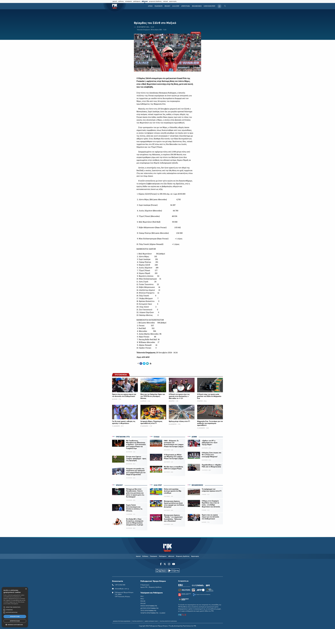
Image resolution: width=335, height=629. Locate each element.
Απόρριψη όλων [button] (15, 621)
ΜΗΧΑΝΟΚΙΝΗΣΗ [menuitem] (197, 6)
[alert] (15, 607)
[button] (14, 625)
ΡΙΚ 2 (142, 599)
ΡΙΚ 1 (142, 596)
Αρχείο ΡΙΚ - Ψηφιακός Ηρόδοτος (151, 587)
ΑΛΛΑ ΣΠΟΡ (158, 485)
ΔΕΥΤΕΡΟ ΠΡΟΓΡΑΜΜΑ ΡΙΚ (149, 608)
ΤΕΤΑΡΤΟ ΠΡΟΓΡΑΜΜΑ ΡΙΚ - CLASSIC (152, 613)
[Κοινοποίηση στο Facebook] (140, 363)
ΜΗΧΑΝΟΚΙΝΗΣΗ (195, 33)
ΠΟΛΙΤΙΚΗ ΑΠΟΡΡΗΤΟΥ (137, 621)
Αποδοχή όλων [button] (15, 616)
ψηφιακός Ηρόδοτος (155, 1)
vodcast (165, 1)
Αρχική (138, 556)
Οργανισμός (195, 556)
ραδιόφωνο (136, 1)
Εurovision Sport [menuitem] (209, 6)
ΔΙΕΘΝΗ (194, 437)
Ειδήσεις (145, 556)
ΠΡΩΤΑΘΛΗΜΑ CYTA (123, 437)
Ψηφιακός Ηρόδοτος (182, 556)
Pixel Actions (187, 626)
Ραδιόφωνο (163, 556)
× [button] (26, 589)
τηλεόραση (128, 1)
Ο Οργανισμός (144, 585)
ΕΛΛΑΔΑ (156, 437)
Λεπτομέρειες (14, 603)
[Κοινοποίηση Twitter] (144, 363)
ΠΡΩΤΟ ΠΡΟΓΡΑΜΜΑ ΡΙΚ (148, 606)
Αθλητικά (171, 556)
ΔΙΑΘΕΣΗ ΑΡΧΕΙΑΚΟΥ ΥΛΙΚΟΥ (151, 621)
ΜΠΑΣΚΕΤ (119, 485)
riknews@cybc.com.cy (122, 589)
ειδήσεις (121, 1)
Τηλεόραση (153, 556)
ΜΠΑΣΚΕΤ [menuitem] (167, 6)
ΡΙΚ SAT (143, 603)
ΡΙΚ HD (142, 601)
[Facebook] (161, 564)
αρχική (115, 1)
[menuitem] (225, 6)
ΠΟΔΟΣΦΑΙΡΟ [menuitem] (159, 6)
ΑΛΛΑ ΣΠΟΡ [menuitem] (175, 6)
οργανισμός (172, 1)
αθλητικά (145, 1)
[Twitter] (165, 564)
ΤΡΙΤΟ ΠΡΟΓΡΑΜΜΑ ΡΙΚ (148, 610)
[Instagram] (169, 564)
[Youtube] (174, 564)
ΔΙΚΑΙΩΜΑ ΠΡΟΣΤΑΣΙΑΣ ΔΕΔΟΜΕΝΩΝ (121, 621)
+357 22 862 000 (120, 585)
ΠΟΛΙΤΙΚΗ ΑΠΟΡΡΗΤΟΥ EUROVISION (168, 621)
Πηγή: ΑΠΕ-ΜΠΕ (143, 357)
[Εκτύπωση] (150, 363)
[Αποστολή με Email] (147, 363)
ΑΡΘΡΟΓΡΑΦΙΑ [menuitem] (185, 6)
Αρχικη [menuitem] (150, 6)
